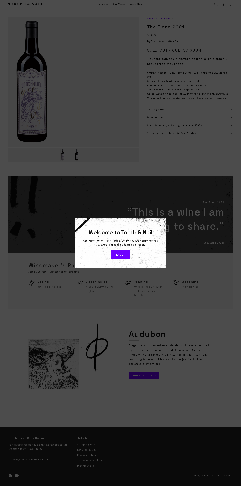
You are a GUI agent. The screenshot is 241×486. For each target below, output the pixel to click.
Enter (120, 254)
